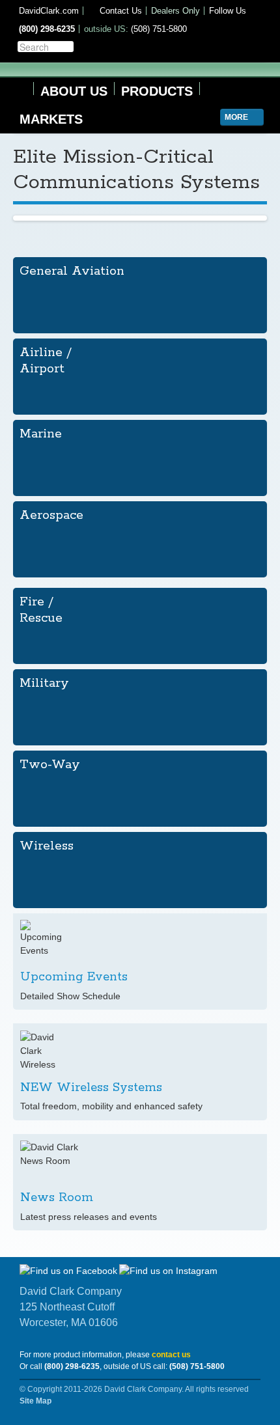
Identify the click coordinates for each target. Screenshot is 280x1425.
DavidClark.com (49, 11)
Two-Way (50, 764)
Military (44, 683)
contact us (171, 1354)
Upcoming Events (74, 977)
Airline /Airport (46, 360)
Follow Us (227, 11)
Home (20, 88)
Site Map (35, 1400)
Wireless (47, 846)
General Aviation (72, 271)
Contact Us (119, 11)
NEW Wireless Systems (91, 1088)
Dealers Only (175, 11)
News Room (56, 1198)
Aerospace (51, 515)
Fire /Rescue (41, 610)
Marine (41, 434)
